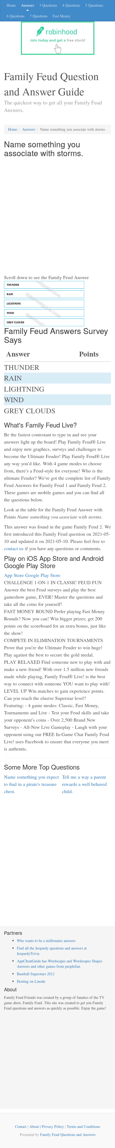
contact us (14, 548)
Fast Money (61, 15)
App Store (14, 575)
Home (11, 5)
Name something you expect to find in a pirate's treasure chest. (31, 784)
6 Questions (15, 15)
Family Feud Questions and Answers (67, 1134)
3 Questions (48, 5)
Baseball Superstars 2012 (36, 973)
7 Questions (38, 15)
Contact (20, 1126)
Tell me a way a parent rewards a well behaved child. (84, 784)
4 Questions (71, 5)
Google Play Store (42, 575)
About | (35, 1126)
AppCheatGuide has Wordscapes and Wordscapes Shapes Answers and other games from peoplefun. (59, 963)
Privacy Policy (53, 1126)
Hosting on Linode (31, 981)
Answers (27, 5)
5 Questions (94, 5)
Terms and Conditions (83, 1126)
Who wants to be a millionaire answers (46, 940)
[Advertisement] (57, 216)
